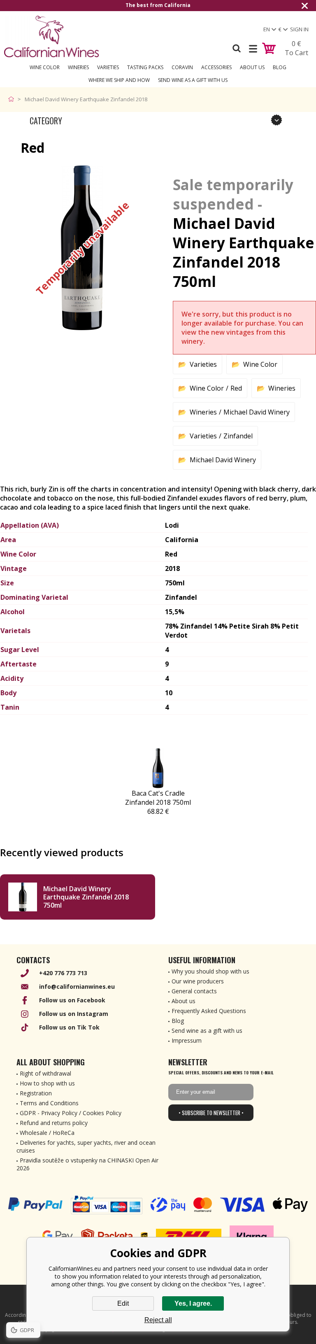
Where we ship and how (119, 80)
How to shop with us (47, 1083)
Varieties (108, 67)
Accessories (216, 67)
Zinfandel (238, 435)
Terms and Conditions (49, 1103)
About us (183, 1001)
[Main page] (13, 99)
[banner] (51, 36)
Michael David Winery (256, 412)
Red (236, 388)
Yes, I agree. (193, 1303)
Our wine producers (198, 981)
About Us (252, 67)
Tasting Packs (145, 67)
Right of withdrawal (45, 1073)
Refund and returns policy (54, 1123)
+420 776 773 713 (63, 973)
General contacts (194, 991)
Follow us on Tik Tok (69, 1027)
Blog (279, 67)
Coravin (182, 67)
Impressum (187, 1040)
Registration (36, 1093)
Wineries (78, 67)
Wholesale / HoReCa (47, 1133)
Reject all (158, 1319)
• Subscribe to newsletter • (211, 1113)
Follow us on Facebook (72, 1000)
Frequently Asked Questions (209, 1011)
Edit (123, 1303)
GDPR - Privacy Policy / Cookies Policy (70, 1113)
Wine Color (45, 67)
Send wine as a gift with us (193, 80)
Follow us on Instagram (73, 1014)
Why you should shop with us (210, 971)
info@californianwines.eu (77, 986)
